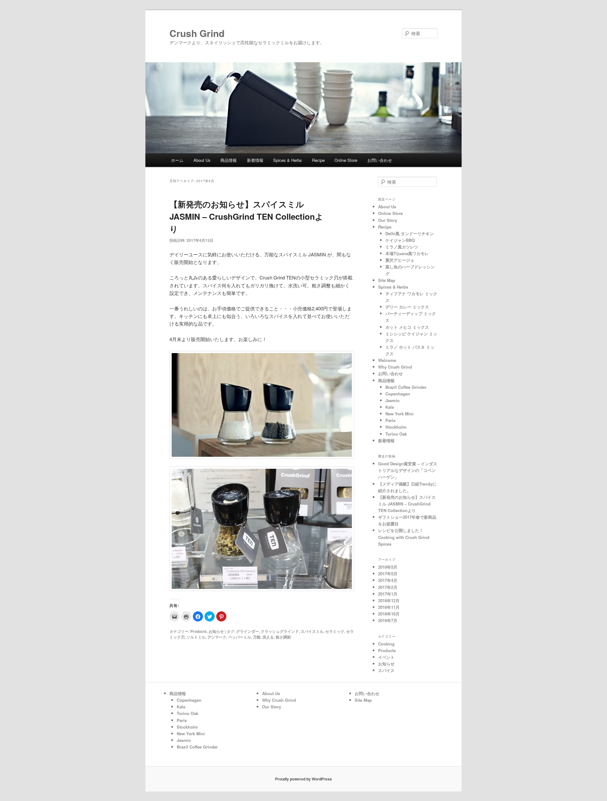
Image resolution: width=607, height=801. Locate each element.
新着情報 (255, 160)
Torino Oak (396, 434)
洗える (268, 637)
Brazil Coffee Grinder (405, 387)
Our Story (387, 220)
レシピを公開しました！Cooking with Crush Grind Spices (403, 537)
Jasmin (392, 400)
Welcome (387, 360)
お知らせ (216, 631)
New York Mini (399, 414)
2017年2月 (387, 587)
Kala (389, 407)
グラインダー (247, 631)
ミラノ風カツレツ (401, 247)
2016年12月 (389, 600)
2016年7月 (387, 620)
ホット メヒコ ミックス (407, 327)
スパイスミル (312, 631)
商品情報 (228, 160)
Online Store (345, 160)
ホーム (177, 160)
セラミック (334, 631)
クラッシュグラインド (280, 631)
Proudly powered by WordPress (303, 779)
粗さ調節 (283, 637)
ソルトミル (196, 637)
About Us (202, 160)
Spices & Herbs (287, 160)
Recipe (318, 160)
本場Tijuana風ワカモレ (407, 253)
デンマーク (216, 637)
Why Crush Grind (395, 367)
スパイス (386, 670)
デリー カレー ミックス (407, 307)
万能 (257, 637)
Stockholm (396, 427)
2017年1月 (387, 594)
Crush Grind (201, 33)
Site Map (386, 280)
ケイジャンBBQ (400, 240)
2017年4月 (387, 580)
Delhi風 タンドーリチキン (409, 233)
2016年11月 (389, 607)
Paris (390, 420)
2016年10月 (389, 614)
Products (198, 631)
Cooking (386, 644)
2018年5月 (387, 567)
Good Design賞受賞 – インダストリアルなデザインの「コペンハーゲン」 (407, 470)
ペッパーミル (239, 637)
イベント (386, 657)
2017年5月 (387, 574)
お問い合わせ (379, 160)
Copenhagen (397, 394)
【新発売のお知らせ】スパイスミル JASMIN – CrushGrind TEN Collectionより (246, 216)
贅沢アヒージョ (399, 260)
